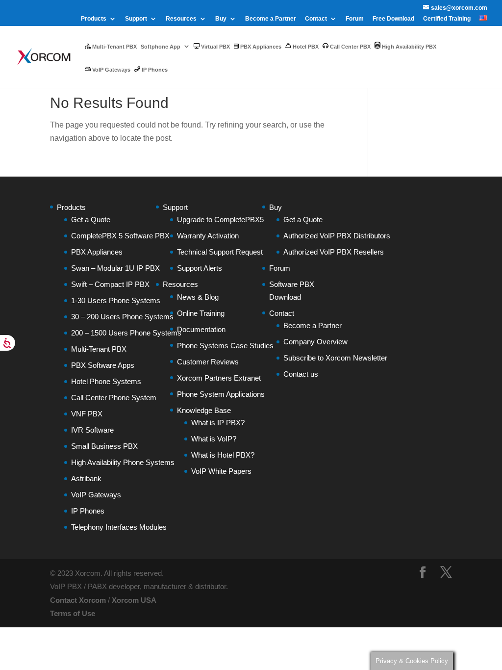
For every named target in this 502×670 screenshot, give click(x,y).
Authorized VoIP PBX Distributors (336, 236)
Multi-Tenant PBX (114, 47)
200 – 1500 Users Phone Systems (126, 333)
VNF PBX (86, 414)
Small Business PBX (104, 446)
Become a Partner (270, 19)
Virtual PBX (215, 47)
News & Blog (198, 297)
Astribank (86, 478)
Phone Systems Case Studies (225, 345)
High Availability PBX (408, 47)
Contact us (300, 374)
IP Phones (154, 70)
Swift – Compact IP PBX (110, 284)
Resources (181, 19)
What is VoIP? (213, 439)
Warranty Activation (208, 236)
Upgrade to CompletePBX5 (220, 219)
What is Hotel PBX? (222, 455)
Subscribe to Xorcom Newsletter (335, 358)
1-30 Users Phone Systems (115, 300)
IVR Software (92, 430)
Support (136, 19)
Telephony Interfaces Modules (119, 527)
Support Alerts (199, 268)
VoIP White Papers (221, 471)
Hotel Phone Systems (106, 381)
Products (93, 19)
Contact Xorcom (78, 600)
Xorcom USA (134, 600)
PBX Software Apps (102, 365)
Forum (355, 19)
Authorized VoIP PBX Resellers (333, 252)
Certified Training (447, 19)
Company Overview (315, 341)
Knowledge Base (204, 410)
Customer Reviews (208, 362)
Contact (316, 19)
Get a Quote (90, 219)
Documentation (201, 329)
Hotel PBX (305, 47)
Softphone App (160, 47)
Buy (220, 19)
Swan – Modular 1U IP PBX (115, 268)
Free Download (393, 19)
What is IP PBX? (218, 422)
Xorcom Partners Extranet (219, 378)
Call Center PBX (349, 47)
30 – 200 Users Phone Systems (122, 316)
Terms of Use (72, 613)
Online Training (201, 313)
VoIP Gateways (110, 70)
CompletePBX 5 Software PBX (120, 236)
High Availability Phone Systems (123, 462)
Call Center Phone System (113, 397)
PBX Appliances (260, 47)
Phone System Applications (221, 394)
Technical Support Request (220, 252)
